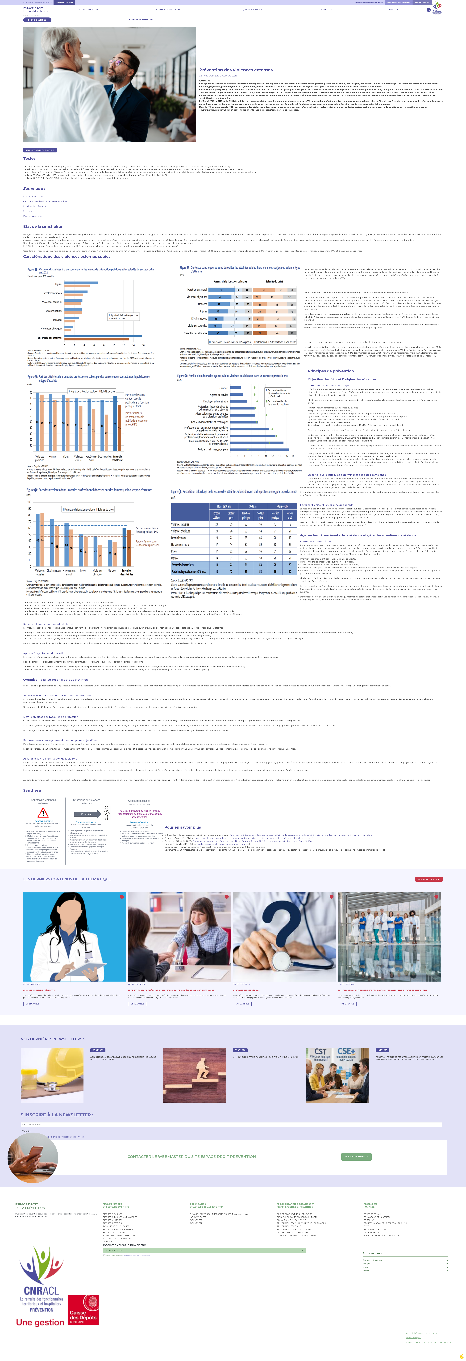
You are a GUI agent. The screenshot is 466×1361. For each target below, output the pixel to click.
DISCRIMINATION (372, 1232)
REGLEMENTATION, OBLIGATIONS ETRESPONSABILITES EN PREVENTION (296, 1205)
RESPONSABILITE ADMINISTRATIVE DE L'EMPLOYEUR (301, 1223)
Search (429, 10)
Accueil (25, 15)
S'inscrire (26, 1131)
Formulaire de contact (372, 1260)
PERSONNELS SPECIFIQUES (376, 1229)
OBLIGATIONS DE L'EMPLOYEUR (291, 1220)
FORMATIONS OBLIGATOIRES (377, 1217)
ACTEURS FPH (196, 1223)
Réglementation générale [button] (168, 10)
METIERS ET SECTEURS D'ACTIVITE (118, 1238)
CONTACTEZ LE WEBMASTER (356, 1157)
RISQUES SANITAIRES (112, 1220)
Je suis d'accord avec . (128, 1255)
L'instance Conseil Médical (246, 990)
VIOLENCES (108, 1241)
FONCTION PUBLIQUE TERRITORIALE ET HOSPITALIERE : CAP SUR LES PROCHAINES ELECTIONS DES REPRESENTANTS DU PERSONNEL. (409, 1058)
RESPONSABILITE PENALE (289, 1226)
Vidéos (366, 1271)
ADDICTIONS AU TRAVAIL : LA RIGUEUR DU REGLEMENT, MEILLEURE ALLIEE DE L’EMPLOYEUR (123, 1058)
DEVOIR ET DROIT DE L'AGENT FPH (293, 1232)
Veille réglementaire (87, 10)
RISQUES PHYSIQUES (112, 1214)
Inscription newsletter (64, 2)
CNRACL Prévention (422, 2)
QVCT (366, 1226)
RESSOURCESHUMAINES (371, 1205)
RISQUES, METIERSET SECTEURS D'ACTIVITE (116, 1205)
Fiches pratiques (35, 15)
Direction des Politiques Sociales (398, 2)
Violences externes (141, 19)
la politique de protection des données (65, 1137)
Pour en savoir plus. (33, 216)
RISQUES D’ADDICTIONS (114, 1232)
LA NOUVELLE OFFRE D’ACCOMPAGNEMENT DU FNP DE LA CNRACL (265, 1057)
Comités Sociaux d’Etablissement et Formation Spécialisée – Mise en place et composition (382, 990)
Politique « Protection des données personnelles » (428, 1342)
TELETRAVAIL (370, 1220)
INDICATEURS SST (198, 1217)
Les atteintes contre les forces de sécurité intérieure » (222, 844)
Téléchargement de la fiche (40, 150)
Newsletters (325, 10)
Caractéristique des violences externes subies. (45, 201)
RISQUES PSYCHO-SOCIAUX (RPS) (118, 1229)
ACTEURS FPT (196, 1220)
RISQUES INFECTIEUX (112, 1223)
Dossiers (366, 1267)
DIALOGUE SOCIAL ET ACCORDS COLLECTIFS (297, 1217)
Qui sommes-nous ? (252, 10)
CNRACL (437, 2)
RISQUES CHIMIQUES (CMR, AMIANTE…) (120, 1217)
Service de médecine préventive (39, 990)
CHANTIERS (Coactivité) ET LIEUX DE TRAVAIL (297, 1235)
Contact (393, 10)
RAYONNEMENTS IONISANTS (116, 1226)
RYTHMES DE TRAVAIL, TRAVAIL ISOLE (120, 1235)
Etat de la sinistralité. (33, 196)
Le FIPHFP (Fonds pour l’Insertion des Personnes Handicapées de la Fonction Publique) (171, 990)
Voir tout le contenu (429, 879)
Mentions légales (413, 1338)
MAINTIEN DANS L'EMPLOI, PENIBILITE (381, 1235)
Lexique (366, 1264)
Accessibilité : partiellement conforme (423, 1333)
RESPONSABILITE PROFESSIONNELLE (294, 1229)
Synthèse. (28, 211)
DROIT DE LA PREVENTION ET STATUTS (294, 1214)
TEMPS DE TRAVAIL (372, 1214)
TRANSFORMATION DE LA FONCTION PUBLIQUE (386, 1223)
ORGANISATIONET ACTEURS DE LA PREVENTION (206, 1205)
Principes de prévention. (35, 206)
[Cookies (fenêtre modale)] (462, 1357)
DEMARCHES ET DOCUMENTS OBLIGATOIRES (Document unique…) (219, 1214)
